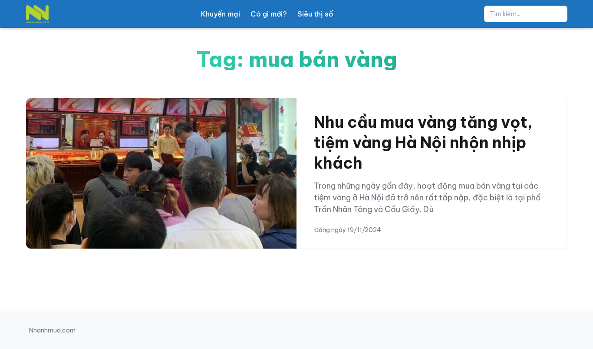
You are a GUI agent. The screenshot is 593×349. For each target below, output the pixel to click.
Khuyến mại (220, 14)
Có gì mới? (268, 14)
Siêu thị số (315, 14)
